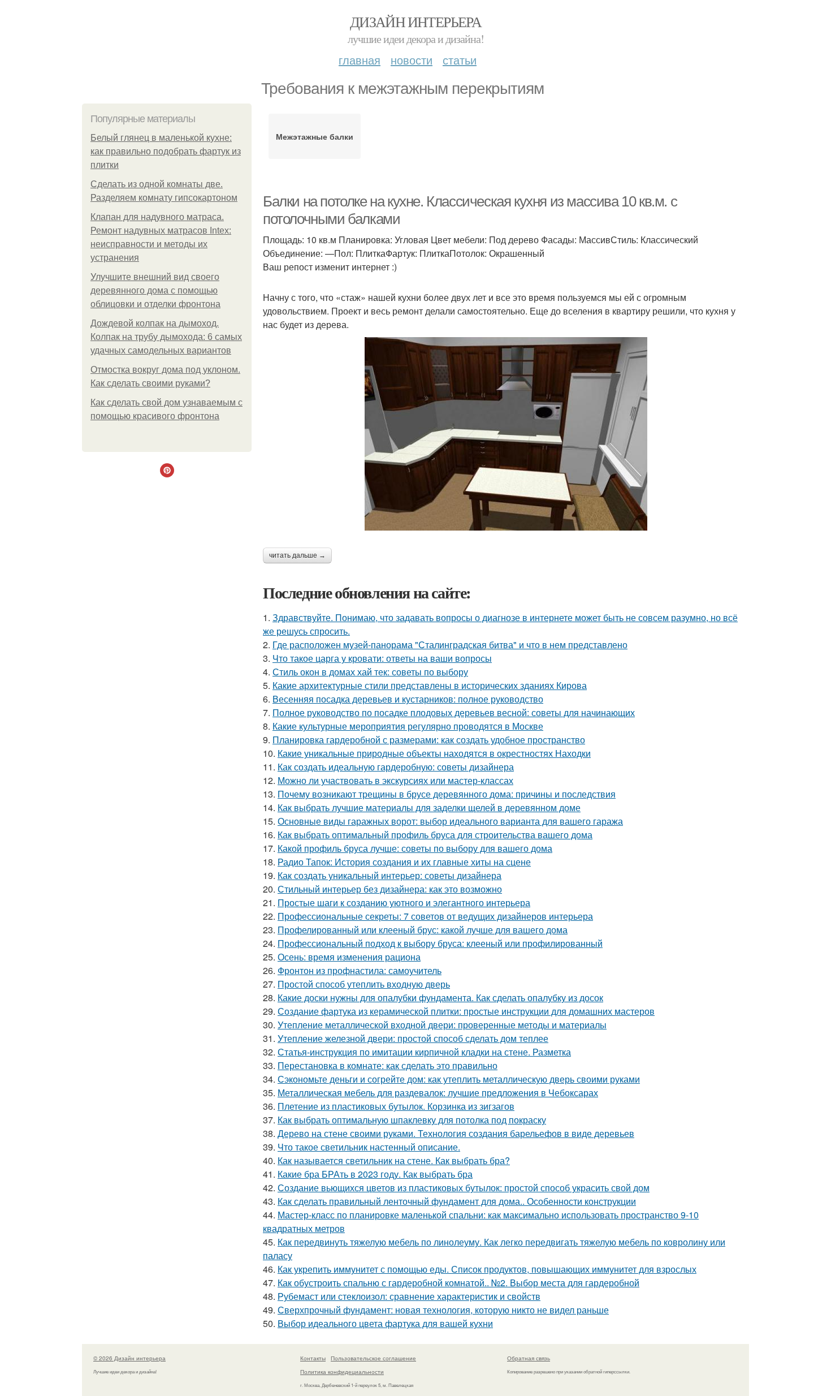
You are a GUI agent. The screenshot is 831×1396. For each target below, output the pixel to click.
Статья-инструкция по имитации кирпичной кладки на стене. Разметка (424, 1051)
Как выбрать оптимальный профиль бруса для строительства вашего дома (435, 834)
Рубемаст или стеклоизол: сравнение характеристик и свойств (409, 1296)
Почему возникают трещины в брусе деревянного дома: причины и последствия (447, 793)
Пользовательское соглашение (373, 1358)
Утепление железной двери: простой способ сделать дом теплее (413, 1038)
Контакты (313, 1358)
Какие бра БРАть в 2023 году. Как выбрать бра (375, 1173)
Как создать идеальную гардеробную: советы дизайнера (396, 766)
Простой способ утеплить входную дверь (364, 983)
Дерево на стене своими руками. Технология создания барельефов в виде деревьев (456, 1133)
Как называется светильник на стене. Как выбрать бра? (394, 1160)
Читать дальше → (297, 555)
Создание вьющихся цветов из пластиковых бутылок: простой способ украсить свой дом (464, 1187)
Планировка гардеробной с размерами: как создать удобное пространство (428, 739)
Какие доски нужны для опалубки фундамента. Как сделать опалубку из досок (440, 997)
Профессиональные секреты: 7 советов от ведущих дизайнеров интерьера (435, 916)
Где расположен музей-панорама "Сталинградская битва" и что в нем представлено (449, 644)
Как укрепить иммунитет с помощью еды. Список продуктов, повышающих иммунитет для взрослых (487, 1269)
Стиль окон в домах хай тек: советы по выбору (370, 671)
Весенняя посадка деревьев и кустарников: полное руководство (407, 698)
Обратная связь (528, 1358)
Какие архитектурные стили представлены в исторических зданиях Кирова (429, 685)
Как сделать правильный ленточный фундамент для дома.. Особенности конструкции (457, 1201)
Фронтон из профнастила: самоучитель (360, 970)
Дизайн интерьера (415, 21)
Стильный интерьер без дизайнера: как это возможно (390, 888)
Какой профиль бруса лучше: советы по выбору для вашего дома (415, 848)
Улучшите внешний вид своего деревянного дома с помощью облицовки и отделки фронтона (155, 290)
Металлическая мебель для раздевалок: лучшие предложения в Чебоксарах (438, 1092)
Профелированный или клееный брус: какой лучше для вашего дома (423, 929)
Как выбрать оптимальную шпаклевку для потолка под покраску (412, 1119)
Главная (359, 59)
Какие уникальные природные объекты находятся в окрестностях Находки (434, 753)
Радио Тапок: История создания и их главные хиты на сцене (404, 861)
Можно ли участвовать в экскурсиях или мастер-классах (395, 780)
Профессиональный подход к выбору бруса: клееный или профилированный (440, 943)
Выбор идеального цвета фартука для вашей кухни (385, 1323)
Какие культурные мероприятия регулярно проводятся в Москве (407, 726)
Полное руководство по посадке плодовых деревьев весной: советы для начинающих (453, 712)
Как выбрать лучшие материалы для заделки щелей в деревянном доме (429, 807)
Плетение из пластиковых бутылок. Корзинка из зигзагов (396, 1106)
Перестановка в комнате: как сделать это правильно (387, 1065)
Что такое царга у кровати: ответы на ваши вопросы (382, 658)
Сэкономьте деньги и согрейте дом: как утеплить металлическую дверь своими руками (459, 1078)
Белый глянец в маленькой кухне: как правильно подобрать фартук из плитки (165, 151)
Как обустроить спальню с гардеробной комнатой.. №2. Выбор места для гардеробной (458, 1282)
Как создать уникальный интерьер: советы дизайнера (389, 875)
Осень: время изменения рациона (349, 956)
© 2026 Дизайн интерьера (129, 1358)
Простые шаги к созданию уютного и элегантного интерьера (404, 902)
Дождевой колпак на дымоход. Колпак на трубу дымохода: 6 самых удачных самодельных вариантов (166, 336)
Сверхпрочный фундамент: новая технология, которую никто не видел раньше (443, 1309)
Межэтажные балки (314, 136)
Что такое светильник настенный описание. (369, 1146)
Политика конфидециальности (342, 1372)
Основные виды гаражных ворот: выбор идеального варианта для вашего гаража (450, 821)
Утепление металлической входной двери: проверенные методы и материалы (442, 1024)
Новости (411, 59)
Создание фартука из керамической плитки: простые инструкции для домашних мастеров (466, 1011)
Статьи (460, 59)
